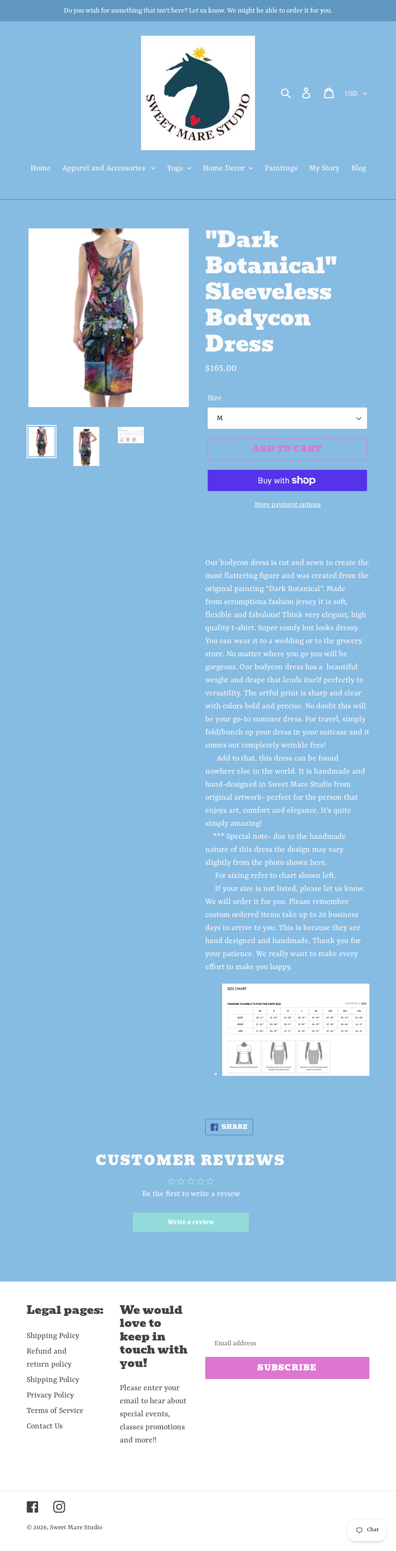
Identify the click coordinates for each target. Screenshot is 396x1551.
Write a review (191, 1222)
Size (215, 398)
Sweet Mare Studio (76, 1527)
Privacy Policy (50, 1395)
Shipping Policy (53, 1336)
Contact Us (45, 1426)
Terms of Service (55, 1411)
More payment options (288, 504)
